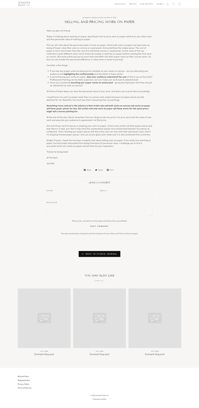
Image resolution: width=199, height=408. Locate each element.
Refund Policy (23, 376)
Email (103, 191)
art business (87, 17)
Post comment (99, 226)
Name (50, 191)
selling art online (97, 17)
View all (99, 281)
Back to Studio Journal (101, 254)
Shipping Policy (24, 380)
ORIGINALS (120, 4)
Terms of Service (126, 233)
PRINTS (132, 4)
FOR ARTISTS (146, 4)
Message (52, 202)
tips (105, 17)
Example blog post (44, 354)
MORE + (160, 4)
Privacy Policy (109, 233)
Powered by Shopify (99, 399)
